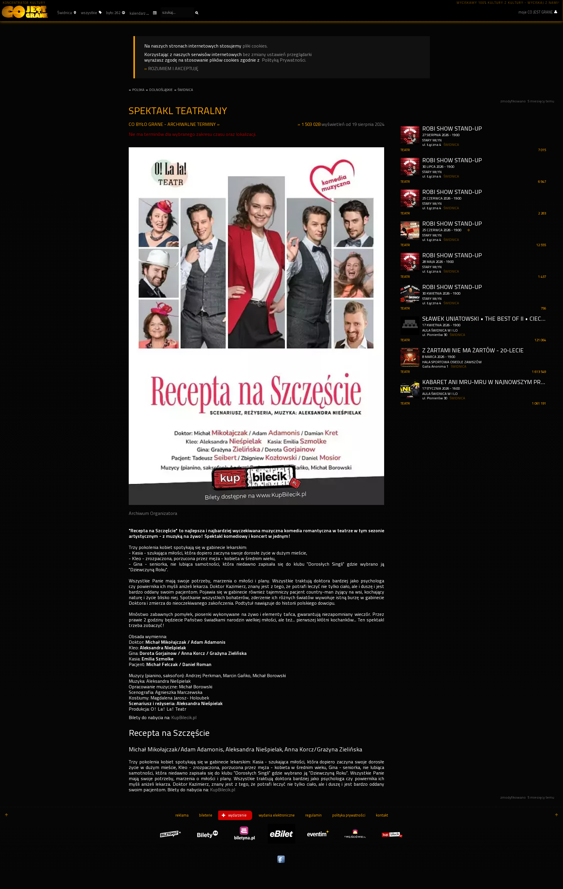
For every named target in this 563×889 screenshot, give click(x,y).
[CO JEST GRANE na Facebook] (281, 863)
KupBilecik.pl (183, 717)
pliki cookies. (255, 46)
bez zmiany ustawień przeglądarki (277, 54)
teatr (405, 150)
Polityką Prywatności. (284, 60)
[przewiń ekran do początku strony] (6, 815)
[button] (66, 13)
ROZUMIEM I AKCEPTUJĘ (173, 68)
